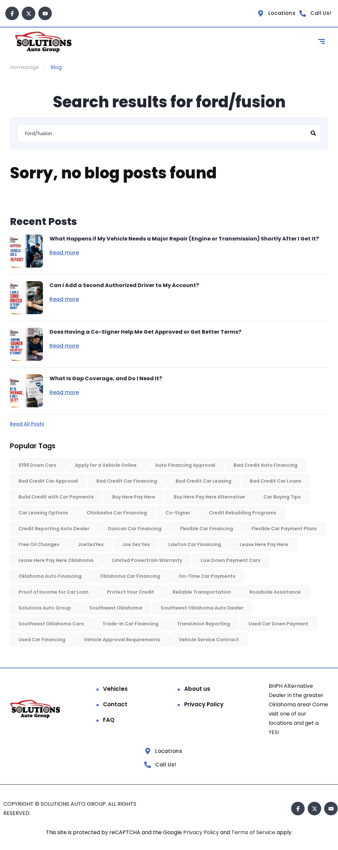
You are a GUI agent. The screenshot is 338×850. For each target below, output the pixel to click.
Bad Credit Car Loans (275, 481)
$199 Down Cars (37, 465)
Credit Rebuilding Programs (242, 512)
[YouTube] (45, 13)
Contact (115, 704)
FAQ (109, 719)
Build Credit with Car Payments (56, 497)
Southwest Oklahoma (115, 608)
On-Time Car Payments (207, 576)
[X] (28, 13)
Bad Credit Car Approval (48, 481)
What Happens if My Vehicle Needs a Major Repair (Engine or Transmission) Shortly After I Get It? (184, 238)
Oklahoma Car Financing (130, 576)
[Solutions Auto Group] (44, 42)
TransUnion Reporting (203, 623)
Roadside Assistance (275, 592)
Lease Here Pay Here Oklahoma (55, 560)
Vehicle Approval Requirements (122, 639)
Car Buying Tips (282, 497)
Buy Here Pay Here (133, 497)
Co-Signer (177, 512)
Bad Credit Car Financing (126, 481)
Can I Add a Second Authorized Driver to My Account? (124, 285)
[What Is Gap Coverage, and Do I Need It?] (26, 390)
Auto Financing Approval (185, 465)
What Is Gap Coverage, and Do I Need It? (106, 378)
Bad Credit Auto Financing (265, 465)
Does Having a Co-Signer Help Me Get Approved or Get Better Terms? (145, 332)
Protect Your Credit (130, 592)
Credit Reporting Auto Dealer (53, 528)
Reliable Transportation (202, 592)
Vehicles (115, 688)
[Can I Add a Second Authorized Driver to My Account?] (26, 297)
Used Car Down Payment (278, 623)
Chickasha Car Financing (116, 512)
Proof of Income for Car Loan (53, 592)
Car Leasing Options (43, 512)
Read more (64, 253)
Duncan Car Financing (134, 528)
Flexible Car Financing (206, 528)
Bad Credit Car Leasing (203, 481)
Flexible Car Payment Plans (284, 528)
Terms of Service (254, 832)
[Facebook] (12, 13)
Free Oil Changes (38, 544)
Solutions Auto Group (44, 608)
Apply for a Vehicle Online (106, 465)
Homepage (24, 67)
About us (197, 688)
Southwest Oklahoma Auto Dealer (202, 608)
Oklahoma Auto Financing (50, 576)
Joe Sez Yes (136, 544)
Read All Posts (27, 424)
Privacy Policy (203, 704)
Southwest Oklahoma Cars (51, 623)
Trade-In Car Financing (130, 623)
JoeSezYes (91, 544)
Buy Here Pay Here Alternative (209, 497)
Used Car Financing (41, 639)
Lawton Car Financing (194, 544)
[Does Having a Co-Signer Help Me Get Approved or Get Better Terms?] (26, 344)
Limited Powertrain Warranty (147, 560)
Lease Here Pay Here (264, 544)
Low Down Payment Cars (230, 560)
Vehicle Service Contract (209, 639)
